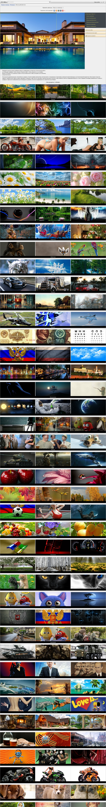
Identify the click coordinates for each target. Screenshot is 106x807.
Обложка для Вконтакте (91, 20)
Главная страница (5, 4)
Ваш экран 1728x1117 (90, 14)
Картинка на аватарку (90, 24)
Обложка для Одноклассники (92, 22)
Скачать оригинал (90, 16)
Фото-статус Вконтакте (91, 18)
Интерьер (12, 4)
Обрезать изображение (91, 26)
